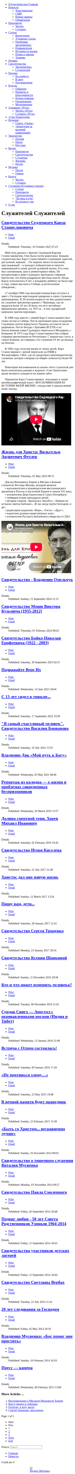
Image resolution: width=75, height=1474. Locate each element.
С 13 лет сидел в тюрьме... (26, 696)
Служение (21, 157)
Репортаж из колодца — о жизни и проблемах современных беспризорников (33, 787)
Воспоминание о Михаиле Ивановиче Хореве (35, 1400)
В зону (19, 79)
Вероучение (22, 35)
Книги (12, 176)
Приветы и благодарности (24, 93)
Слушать (20, 29)
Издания (13, 120)
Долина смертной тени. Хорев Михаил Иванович (29, 820)
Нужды (12, 85)
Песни (19, 164)
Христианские (24, 10)
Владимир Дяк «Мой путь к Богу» (34, 755)
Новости (13, 7)
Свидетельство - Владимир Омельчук (37, 579)
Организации (23, 101)
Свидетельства (17, 63)
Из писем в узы (24, 201)
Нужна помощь (24, 98)
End (10, 1440)
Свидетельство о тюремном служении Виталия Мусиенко (37, 1162)
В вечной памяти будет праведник (33, 1102)
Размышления (23, 48)
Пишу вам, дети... (18, 904)
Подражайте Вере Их (21, 669)
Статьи (12, 32)
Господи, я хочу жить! (21, 1407)
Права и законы (24, 54)
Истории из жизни (26, 51)
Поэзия (19, 138)
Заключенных (23, 66)
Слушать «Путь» (25, 113)
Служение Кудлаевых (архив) (26, 185)
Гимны (19, 173)
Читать (19, 26)
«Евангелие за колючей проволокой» (23, 129)
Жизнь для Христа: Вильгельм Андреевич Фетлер (30, 454)
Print (11, 234)
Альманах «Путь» (19, 107)
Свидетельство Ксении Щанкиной (34, 958)
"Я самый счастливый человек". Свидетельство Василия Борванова (35, 726)
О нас (11, 204)
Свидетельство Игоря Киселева (31, 850)
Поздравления (23, 82)
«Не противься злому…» (24, 1075)
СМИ (18, 13)
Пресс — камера (17, 1367)
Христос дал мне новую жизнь (29, 877)
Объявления (22, 19)
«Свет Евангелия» (19, 117)
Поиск (5, 1446)
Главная (33, 4)
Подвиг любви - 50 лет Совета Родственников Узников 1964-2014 (33, 1221)
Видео (12, 148)
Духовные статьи (25, 38)
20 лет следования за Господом (30, 1309)
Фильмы (20, 160)
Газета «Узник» (24, 123)
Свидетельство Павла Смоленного (34, 1192)
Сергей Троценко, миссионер (25, 1410)
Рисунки (20, 145)
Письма (12, 73)
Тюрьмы (20, 57)
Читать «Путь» (24, 110)
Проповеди (15, 23)
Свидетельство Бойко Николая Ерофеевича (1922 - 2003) (31, 640)
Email (11, 237)
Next (11, 1437)
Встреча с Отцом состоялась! (29, 1048)
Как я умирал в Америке (23, 1403)
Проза (18, 142)
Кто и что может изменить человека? (36, 984)
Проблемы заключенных (23, 43)
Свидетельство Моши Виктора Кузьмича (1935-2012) (30, 608)
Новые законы (23, 16)
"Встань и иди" (24, 198)
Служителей (22, 70)
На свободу (22, 76)
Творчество (15, 135)
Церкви (12, 60)
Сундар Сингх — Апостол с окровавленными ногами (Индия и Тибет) (34, 1016)
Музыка (13, 167)
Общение (21, 88)
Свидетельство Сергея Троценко (32, 931)
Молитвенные (23, 104)
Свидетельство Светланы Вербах (33, 1282)
